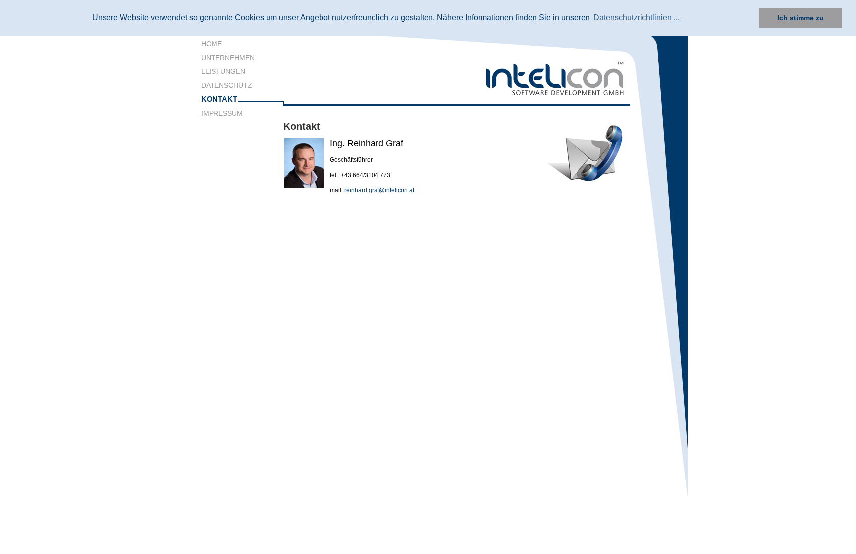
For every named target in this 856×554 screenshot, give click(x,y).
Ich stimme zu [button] (800, 18)
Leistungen (223, 71)
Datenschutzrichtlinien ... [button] (636, 17)
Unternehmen (228, 58)
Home (211, 44)
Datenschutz (226, 85)
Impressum (222, 113)
